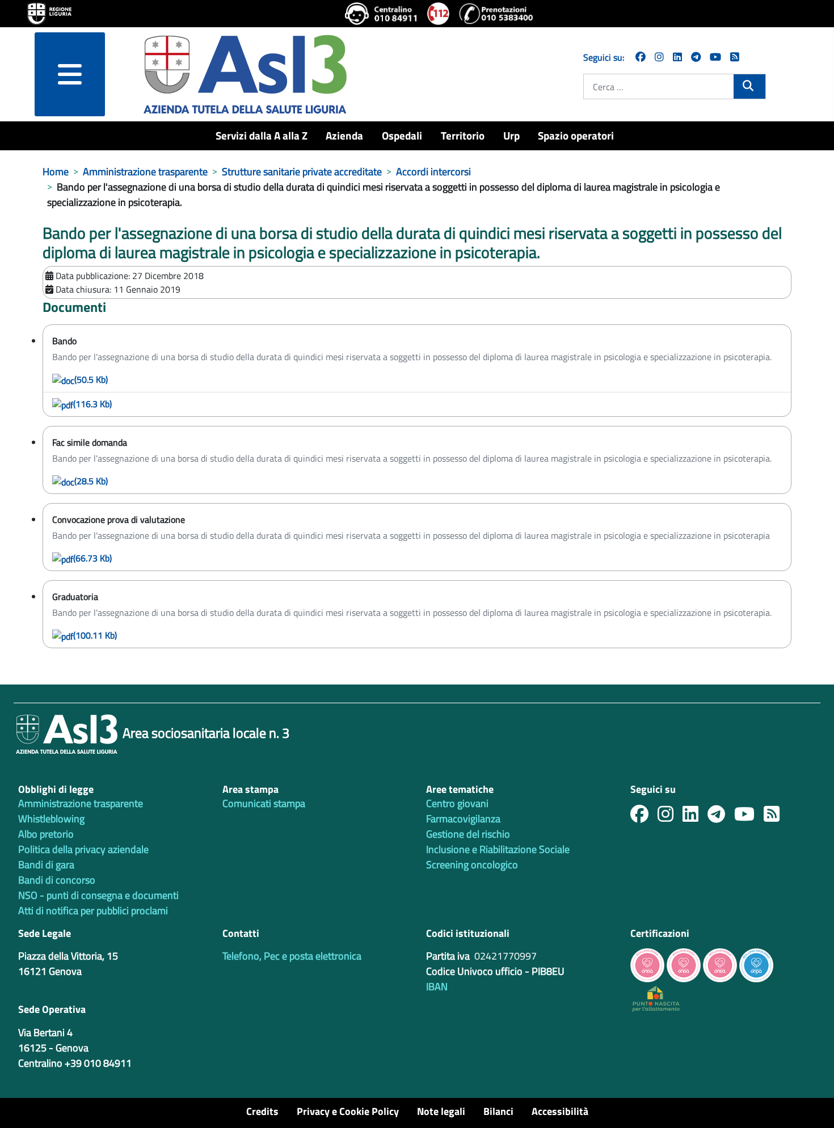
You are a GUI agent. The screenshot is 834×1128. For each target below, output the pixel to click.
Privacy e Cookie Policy (348, 1111)
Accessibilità (560, 1111)
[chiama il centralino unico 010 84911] (381, 13)
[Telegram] (696, 57)
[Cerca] (749, 85)
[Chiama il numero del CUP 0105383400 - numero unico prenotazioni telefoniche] (496, 13)
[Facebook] (640, 57)
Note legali (441, 1111)
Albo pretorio (46, 834)
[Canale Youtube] (749, 817)
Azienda (344, 135)
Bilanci (498, 1111)
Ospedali (402, 135)
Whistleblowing (51, 818)
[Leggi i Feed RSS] (776, 817)
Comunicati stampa (263, 803)
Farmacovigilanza (463, 818)
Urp (511, 135)
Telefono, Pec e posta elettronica (291, 956)
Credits (262, 1111)
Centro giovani (457, 803)
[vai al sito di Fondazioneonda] (756, 964)
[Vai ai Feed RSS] (734, 57)
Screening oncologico (472, 864)
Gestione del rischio (468, 834)
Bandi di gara (46, 864)
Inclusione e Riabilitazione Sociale (498, 849)
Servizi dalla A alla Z (262, 135)
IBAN (437, 986)
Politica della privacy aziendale (83, 849)
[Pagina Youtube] (715, 57)
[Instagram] (659, 57)
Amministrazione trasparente (80, 803)
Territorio (463, 135)
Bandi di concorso (56, 880)
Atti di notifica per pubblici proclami (93, 910)
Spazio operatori (576, 135)
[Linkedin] (677, 57)
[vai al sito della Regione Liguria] (49, 12)
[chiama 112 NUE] (438, 13)
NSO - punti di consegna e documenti (98, 895)
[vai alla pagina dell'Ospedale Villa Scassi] (655, 998)
